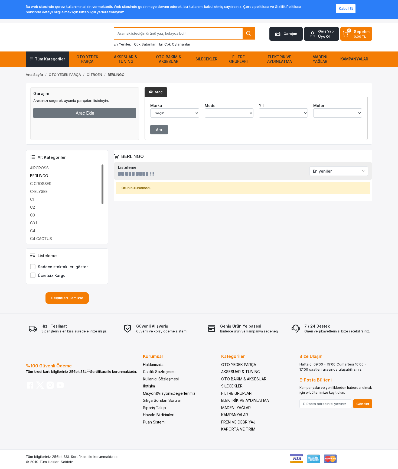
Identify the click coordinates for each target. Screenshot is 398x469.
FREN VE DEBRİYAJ (238, 422)
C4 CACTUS (41, 238)
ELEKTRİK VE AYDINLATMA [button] (279, 59)
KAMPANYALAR (234, 414)
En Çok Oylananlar (174, 44)
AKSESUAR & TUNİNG (240, 371)
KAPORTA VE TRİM (238, 429)
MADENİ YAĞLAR (236, 407)
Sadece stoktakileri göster (63, 266)
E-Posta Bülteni (315, 380)
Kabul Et (346, 8)
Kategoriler (233, 356)
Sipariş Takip (154, 407)
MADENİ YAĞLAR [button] (319, 59)
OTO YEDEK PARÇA (238, 364)
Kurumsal (153, 356)
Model (211, 105)
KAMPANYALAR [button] (354, 59)
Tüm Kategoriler (50, 59)
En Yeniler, (122, 44)
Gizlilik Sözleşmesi (159, 371)
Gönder (362, 404)
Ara (159, 129)
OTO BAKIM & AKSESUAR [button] (168, 59)
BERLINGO (39, 175)
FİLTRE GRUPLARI (236, 393)
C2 (32, 207)
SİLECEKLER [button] (206, 59)
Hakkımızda (153, 364)
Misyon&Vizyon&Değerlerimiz (169, 393)
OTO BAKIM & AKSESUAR (243, 379)
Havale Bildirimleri (158, 414)
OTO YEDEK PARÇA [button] (87, 59)
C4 (32, 230)
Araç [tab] (158, 92)
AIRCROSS (39, 168)
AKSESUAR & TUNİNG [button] (125, 59)
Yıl (261, 105)
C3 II (34, 223)
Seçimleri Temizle (67, 298)
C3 (32, 215)
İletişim (149, 386)
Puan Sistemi (154, 422)
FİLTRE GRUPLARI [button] (238, 59)
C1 (32, 199)
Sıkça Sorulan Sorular (162, 400)
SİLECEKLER (232, 386)
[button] (321, 34)
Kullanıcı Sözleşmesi (161, 379)
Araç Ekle (85, 113)
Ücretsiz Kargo (52, 275)
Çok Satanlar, (145, 44)
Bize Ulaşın (310, 356)
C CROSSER (40, 183)
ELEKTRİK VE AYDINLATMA (245, 400)
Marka (156, 105)
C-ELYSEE (39, 191)
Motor (318, 105)
